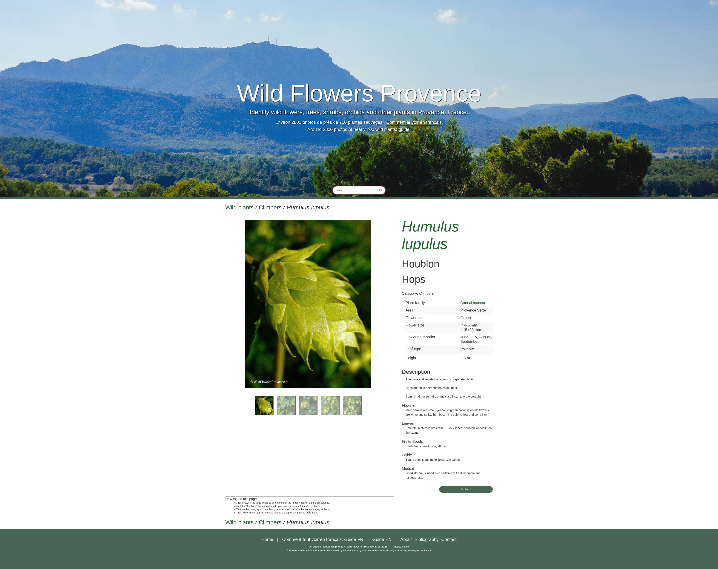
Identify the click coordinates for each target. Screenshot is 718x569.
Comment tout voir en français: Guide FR (322, 539)
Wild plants (239, 207)
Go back (466, 489)
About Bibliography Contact (428, 539)
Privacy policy (401, 546)
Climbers (270, 207)
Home (267, 539)
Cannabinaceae (473, 303)
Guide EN (382, 539)
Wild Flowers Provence (359, 93)
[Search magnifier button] (380, 190)
